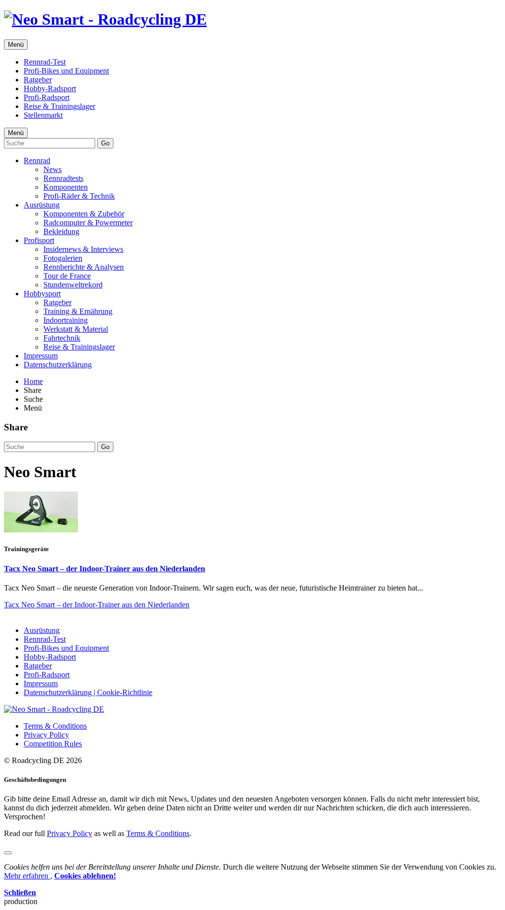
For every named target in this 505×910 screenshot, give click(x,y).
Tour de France (67, 276)
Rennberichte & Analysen (83, 267)
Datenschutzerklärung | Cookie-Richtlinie (88, 692)
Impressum (41, 355)
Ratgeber (38, 79)
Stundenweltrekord (73, 284)
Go (105, 143)
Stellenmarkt (43, 115)
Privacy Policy (46, 735)
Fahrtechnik (61, 338)
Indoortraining (65, 320)
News (52, 169)
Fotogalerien (62, 258)
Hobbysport (42, 293)
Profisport (39, 240)
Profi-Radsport (47, 97)
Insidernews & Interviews (83, 249)
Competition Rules (53, 743)
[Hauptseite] (105, 19)
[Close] (8, 852)
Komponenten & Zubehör (83, 214)
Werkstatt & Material (75, 329)
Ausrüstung (42, 205)
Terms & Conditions (55, 726)
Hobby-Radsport (50, 88)
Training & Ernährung (77, 311)
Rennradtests (63, 178)
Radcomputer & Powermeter (88, 222)
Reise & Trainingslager (59, 106)
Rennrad (37, 160)
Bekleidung (61, 231)
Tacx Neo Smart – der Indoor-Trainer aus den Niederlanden (104, 568)
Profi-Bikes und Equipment (66, 71)
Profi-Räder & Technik (79, 196)
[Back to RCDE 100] (54, 709)
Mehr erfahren (27, 876)
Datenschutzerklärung (58, 364)
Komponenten (65, 187)
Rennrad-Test (45, 62)
